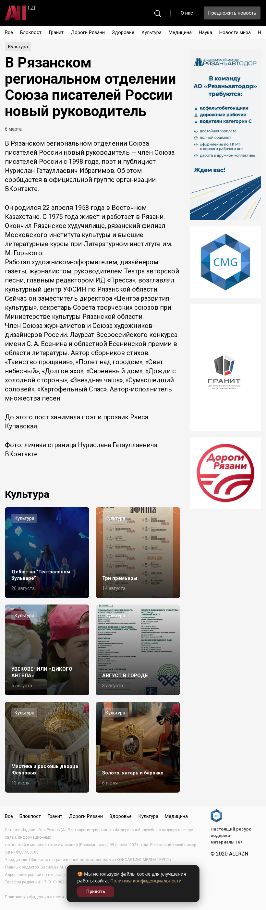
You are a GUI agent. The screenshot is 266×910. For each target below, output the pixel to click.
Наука (205, 32)
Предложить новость (232, 13)
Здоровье (123, 32)
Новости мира (235, 32)
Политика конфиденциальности (146, 881)
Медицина (180, 32)
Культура (151, 32)
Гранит (56, 32)
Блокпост (31, 32)
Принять (95, 891)
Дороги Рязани (88, 32)
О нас (187, 13)
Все (9, 32)
